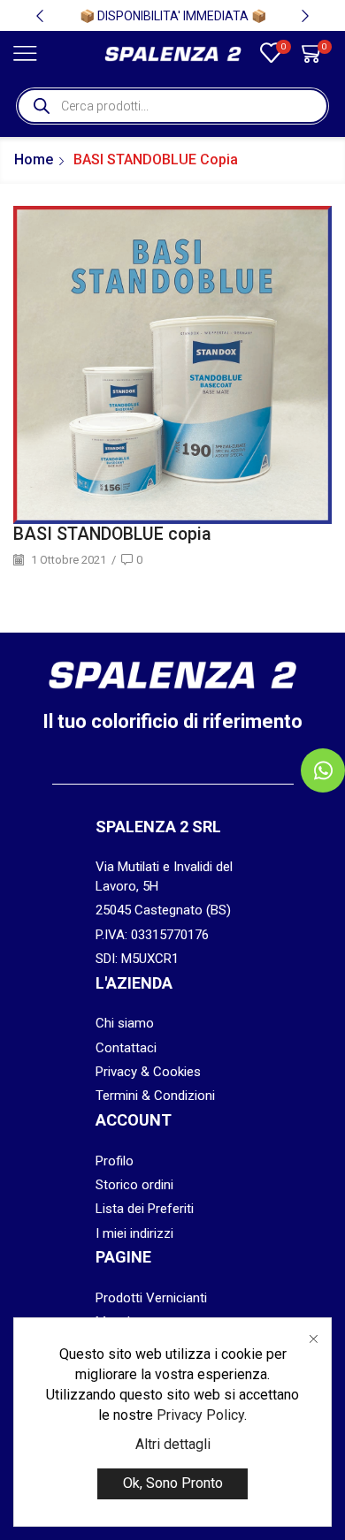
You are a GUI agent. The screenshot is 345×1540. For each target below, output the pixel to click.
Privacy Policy (200, 1415)
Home (33, 159)
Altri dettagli (173, 1444)
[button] (40, 16)
